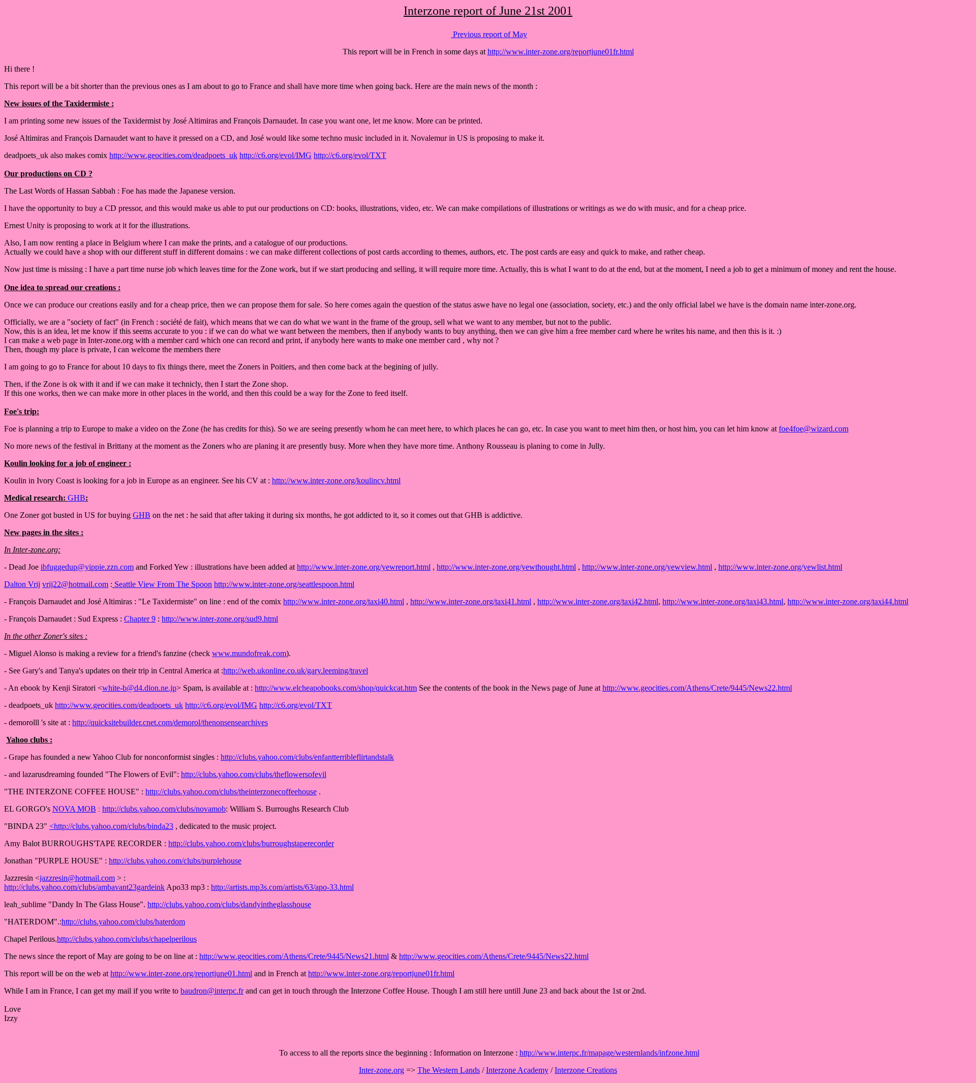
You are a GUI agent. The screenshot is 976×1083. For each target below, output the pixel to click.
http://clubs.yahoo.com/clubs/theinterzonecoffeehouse (231, 791)
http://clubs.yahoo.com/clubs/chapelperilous (127, 939)
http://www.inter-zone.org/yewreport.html (364, 567)
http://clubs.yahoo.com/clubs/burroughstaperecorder (251, 843)
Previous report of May (489, 34)
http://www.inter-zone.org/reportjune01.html (181, 973)
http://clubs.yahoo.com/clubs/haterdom (123, 921)
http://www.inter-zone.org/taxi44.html (847, 601)
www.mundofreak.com (249, 653)
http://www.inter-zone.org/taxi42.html (597, 601)
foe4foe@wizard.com (813, 428)
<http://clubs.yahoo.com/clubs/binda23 (111, 826)
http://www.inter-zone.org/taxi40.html (343, 601)
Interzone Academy (517, 1070)
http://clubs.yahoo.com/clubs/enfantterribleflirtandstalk (307, 757)
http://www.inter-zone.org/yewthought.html (506, 567)
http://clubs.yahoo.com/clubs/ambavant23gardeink (84, 887)
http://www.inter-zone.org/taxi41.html (470, 601)
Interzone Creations (586, 1070)
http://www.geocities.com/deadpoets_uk (173, 155)
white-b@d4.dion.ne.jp (139, 688)
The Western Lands (448, 1070)
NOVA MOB (74, 808)
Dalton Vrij (22, 584)
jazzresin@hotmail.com (77, 878)
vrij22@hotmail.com (75, 584)
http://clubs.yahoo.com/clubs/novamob (164, 808)
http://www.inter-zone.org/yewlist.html (780, 567)
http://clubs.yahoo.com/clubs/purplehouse (175, 860)
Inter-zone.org (381, 1070)
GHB (76, 497)
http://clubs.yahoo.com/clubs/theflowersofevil (253, 774)
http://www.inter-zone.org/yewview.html (647, 567)
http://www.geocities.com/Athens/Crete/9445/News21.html (294, 956)
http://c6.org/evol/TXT (350, 155)
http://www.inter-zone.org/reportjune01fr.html (560, 51)
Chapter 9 (140, 618)
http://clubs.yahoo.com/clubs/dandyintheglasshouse (229, 904)
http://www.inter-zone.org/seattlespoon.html (284, 584)
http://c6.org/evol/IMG (275, 155)
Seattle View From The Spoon (163, 584)
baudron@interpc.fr (211, 990)
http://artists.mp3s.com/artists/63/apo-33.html (282, 887)
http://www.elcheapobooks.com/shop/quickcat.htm (336, 688)
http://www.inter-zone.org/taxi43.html (722, 601)
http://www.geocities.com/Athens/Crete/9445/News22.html (697, 688)
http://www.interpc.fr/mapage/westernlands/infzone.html (609, 1052)
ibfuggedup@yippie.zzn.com (87, 567)
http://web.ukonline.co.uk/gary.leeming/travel (295, 670)
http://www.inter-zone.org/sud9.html (220, 618)
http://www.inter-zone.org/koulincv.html (336, 480)
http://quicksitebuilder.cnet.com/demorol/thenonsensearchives (170, 722)
